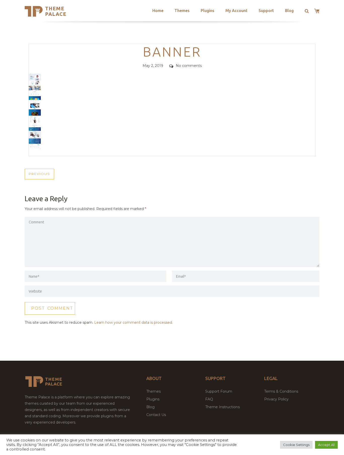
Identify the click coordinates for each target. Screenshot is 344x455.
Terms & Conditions (281, 391)
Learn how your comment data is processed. (133, 322)
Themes (182, 10)
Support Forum (218, 391)
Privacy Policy (276, 399)
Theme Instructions (222, 407)
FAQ (209, 399)
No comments (189, 65)
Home (157, 10)
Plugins (207, 10)
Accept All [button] (326, 445)
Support (266, 10)
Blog (289, 10)
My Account (236, 10)
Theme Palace (55, 11)
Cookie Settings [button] (296, 445)
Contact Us (156, 414)
